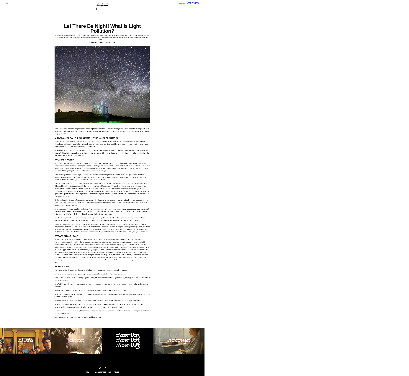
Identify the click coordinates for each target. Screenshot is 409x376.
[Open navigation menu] (7, 3)
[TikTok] (105, 368)
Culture (193, 3)
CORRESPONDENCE (103, 372)
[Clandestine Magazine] (102, 361)
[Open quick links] (10, 3)
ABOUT (88, 372)
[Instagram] (99, 368)
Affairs (182, 4)
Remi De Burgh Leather (107, 42)
